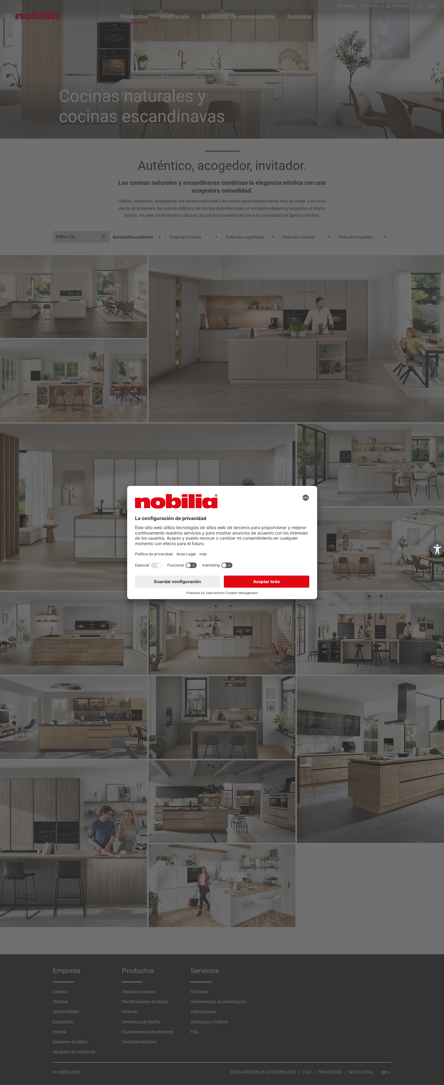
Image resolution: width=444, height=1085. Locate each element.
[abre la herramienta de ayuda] (437, 549)
